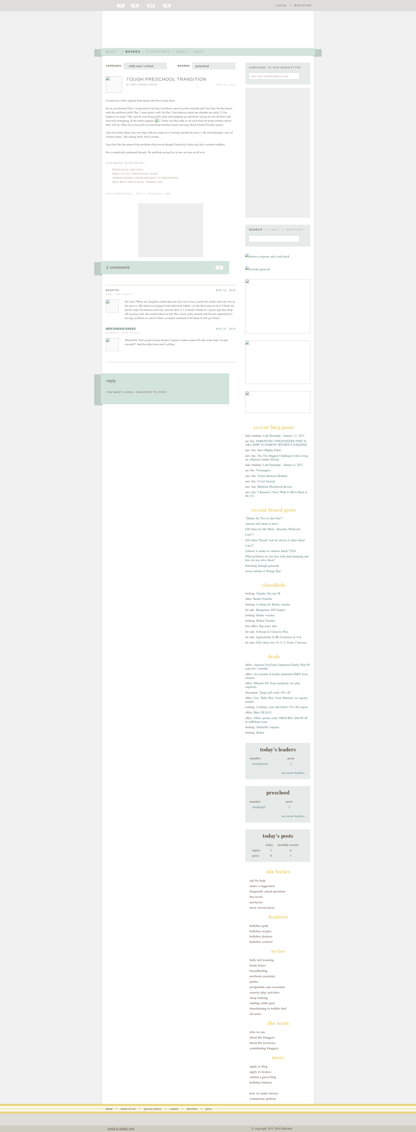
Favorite (212, 267)
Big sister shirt (268, 626)
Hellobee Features (261, 936)
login (128, 392)
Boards (133, 51)
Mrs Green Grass (144, 84)
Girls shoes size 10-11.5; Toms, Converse (281, 642)
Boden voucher (265, 615)
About (109, 1109)
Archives (294, 229)
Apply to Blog (259, 1066)
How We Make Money (264, 1093)
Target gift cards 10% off (274, 692)
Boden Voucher (262, 599)
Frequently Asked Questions (268, 891)
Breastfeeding (259, 970)
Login (281, 5)
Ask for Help (257, 880)
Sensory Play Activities (265, 992)
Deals (182, 51)
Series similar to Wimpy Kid (263, 571)
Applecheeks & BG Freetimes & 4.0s (278, 637)
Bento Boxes (258, 965)
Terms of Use (128, 1109)
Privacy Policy (152, 1109)
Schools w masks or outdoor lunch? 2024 (270, 551)
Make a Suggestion (262, 886)
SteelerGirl (258, 807)
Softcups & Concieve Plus (272, 632)
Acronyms (256, 902)
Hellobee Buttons (261, 1082)
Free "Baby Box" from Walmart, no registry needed (276, 700)
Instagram (159, 5)
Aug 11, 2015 (226, 290)
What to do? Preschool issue (135, 173)
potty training (149, 193)
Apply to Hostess (260, 1071)
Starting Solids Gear (262, 1003)
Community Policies (263, 1098)
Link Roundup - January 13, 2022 (283, 435)
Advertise (192, 1109)
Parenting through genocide (262, 566)
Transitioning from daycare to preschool (145, 178)
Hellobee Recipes (260, 931)
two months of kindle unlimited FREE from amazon (276, 676)
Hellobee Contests (261, 941)
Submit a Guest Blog (263, 1077)
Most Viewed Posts (262, 907)
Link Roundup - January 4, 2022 (283, 465)
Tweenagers (263, 470)
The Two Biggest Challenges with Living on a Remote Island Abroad (276, 457)
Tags (274, 229)
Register (303, 5)
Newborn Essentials (262, 976)
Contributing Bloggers (264, 1048)
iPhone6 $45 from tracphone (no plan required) (272, 685)
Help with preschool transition (137, 182)
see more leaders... (294, 772)
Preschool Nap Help (127, 169)
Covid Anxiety (266, 481)
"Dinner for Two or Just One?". (264, 518)
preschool (202, 66)
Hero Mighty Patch (269, 450)
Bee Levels (256, 896)
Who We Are (257, 1032)
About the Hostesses (263, 1042)
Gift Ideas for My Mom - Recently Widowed (272, 529)
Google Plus (106, 5)
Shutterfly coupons (267, 727)
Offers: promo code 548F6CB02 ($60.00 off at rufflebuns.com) (276, 720)
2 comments (118, 267)
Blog (111, 51)
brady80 (112, 290)
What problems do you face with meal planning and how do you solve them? (277, 558)
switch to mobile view (121, 1128)
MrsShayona (260, 763)
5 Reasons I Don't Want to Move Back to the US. (276, 494)
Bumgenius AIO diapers (270, 610)
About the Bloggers (262, 1037)
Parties (254, 981)
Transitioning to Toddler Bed (268, 1008)
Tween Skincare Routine (272, 476)
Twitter (113, 5)
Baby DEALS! (263, 712)
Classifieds (158, 51)
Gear (198, 51)
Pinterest (143, 5)
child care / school (140, 66)
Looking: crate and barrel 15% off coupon (282, 707)
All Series (255, 1013)
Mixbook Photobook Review (274, 487)
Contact (174, 1109)
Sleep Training (259, 997)
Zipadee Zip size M (268, 593)
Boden (260, 732)
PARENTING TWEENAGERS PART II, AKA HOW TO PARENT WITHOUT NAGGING (276, 443)
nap (168, 193)
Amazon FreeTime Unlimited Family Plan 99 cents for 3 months (277, 666)
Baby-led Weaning (262, 960)
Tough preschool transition (166, 79)
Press (209, 1109)
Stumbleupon (184, 267)
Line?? (249, 534)
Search (256, 229)
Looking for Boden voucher (273, 604)
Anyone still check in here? (261, 524)
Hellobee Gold (259, 925)
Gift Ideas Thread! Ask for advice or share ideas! (275, 540)
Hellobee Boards (144, 31)
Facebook (128, 5)
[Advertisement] (170, 230)
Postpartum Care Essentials (267, 987)
